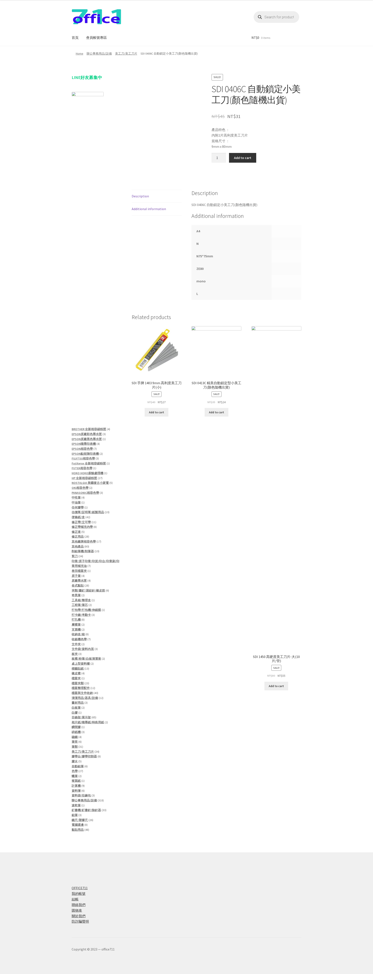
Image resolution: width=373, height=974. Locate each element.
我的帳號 (78, 893)
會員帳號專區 (96, 37)
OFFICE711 (80, 888)
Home (79, 53)
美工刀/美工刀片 (126, 53)
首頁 (75, 37)
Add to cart (242, 158)
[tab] (157, 196)
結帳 (75, 899)
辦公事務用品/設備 (99, 53)
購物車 (77, 910)
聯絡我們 (78, 905)
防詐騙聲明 (80, 921)
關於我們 (78, 916)
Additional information (149, 209)
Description (140, 196)
